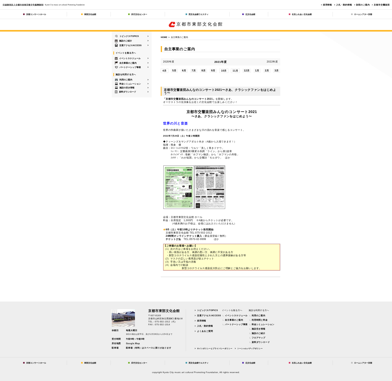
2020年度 (168, 61)
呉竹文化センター (139, 14)
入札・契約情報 (344, 5)
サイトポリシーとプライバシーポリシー (214, 348)
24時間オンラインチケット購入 (184, 236)
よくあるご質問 (205, 331)
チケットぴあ (173, 239)
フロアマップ (258, 338)
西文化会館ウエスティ (199, 14)
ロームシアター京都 (363, 14)
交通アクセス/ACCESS (130, 45)
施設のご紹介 (125, 41)
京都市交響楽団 (382, 5)
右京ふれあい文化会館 (302, 14)
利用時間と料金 (260, 320)
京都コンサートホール (36, 14)
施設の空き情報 (126, 88)
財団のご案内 (363, 5)
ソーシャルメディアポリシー (250, 348)
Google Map (133, 343)
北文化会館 (250, 14)
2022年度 (272, 61)
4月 (164, 70)
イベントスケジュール (130, 58)
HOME (164, 37)
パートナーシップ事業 (130, 67)
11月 (235, 70)
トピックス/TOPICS (129, 36)
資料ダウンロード (127, 92)
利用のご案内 (125, 79)
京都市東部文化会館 (199, 24)
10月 (224, 70)
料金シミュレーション (130, 84)
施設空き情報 (258, 329)
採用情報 (327, 5)
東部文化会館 (90, 14)
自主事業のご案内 (128, 63)
